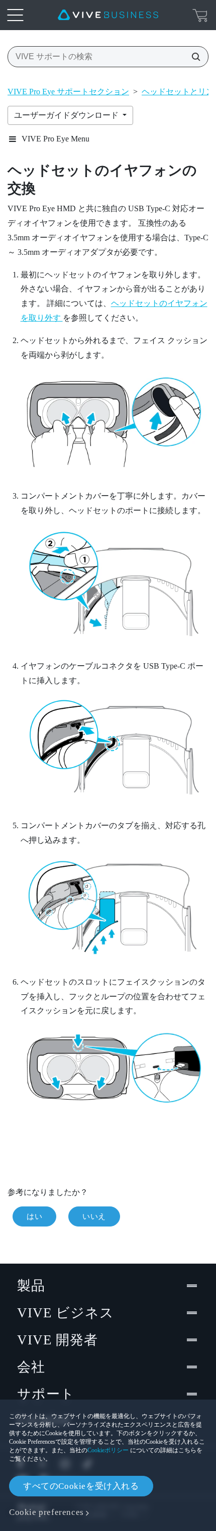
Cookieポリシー (108, 1450)
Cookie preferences (46, 1512)
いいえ (94, 1216)
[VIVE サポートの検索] (192, 57)
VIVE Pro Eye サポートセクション (68, 91)
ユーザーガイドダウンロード (67, 115)
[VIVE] (108, 15)
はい (34, 1216)
